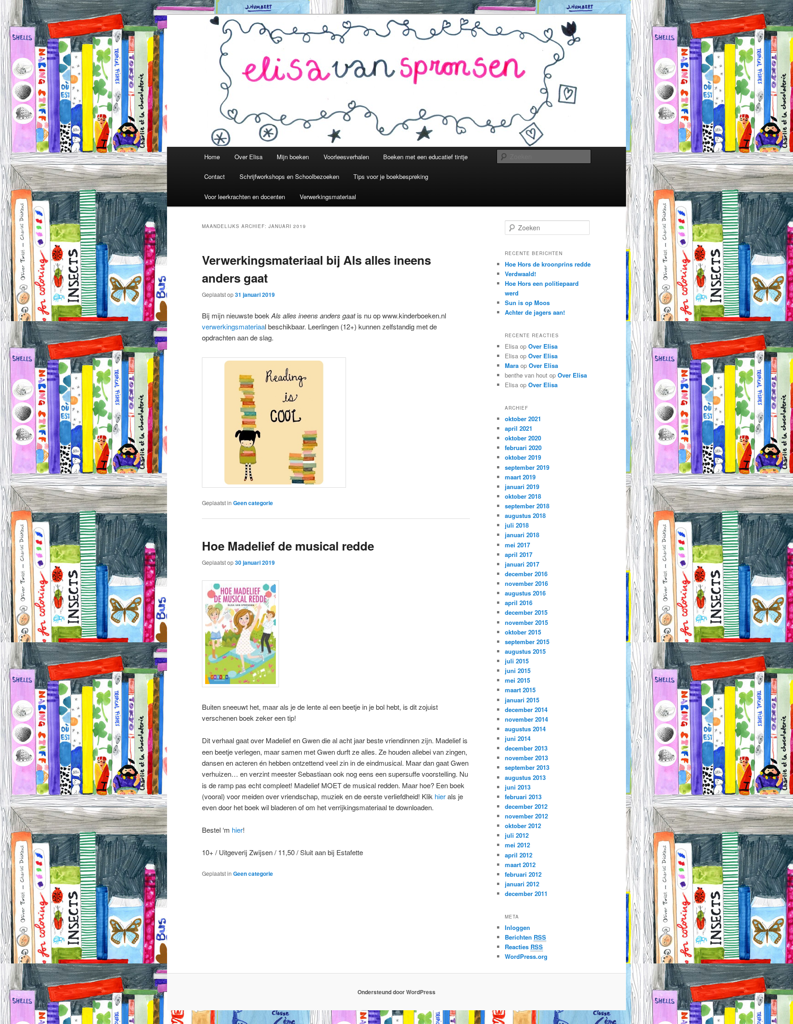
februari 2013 (523, 796)
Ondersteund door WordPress (396, 992)
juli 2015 (517, 661)
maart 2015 (520, 689)
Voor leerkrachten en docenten (244, 196)
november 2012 (526, 816)
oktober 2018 (523, 496)
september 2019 (527, 467)
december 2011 (526, 893)
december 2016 (526, 573)
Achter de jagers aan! (535, 312)
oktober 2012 (523, 825)
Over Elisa (248, 156)
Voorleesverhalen (346, 156)
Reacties (524, 946)
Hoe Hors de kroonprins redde (548, 264)
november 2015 (526, 622)
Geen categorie (253, 503)
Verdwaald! (520, 273)
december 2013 (526, 748)
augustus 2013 (525, 777)
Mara (512, 365)
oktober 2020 (523, 438)
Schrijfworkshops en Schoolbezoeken (289, 176)
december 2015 (526, 612)
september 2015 (527, 641)
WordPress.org (526, 956)
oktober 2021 (523, 418)
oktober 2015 (523, 632)
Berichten (525, 937)
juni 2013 (518, 787)
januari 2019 (522, 486)
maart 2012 (520, 864)
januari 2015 (522, 700)
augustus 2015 (525, 651)
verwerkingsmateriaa (233, 326)
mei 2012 (517, 844)
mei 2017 (517, 544)
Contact (214, 176)
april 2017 (518, 554)
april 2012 (518, 855)
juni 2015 (518, 670)
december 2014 (526, 709)
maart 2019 (520, 477)
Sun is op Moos (527, 302)
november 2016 (526, 583)
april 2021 (518, 428)
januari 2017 (522, 564)
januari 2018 (522, 534)
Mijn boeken (293, 156)
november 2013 (526, 757)
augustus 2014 (525, 728)
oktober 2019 (523, 457)
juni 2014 (518, 738)
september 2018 (527, 505)
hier (440, 796)
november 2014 (526, 719)
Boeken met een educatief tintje (425, 156)
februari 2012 (523, 874)
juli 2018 (517, 525)
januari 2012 (522, 883)
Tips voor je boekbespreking (390, 176)
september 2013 (527, 767)
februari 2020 (523, 447)
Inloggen (517, 927)
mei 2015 (517, 680)
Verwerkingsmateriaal (328, 196)
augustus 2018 (525, 515)
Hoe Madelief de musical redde (288, 545)
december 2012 (526, 806)
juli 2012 (517, 835)
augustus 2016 (525, 593)
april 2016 (518, 602)
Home (212, 156)
